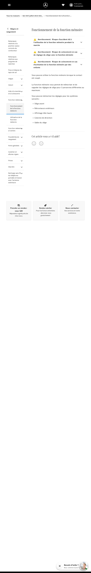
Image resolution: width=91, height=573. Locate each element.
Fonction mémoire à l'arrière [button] (15, 129)
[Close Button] (77, 566)
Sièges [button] (10, 79)
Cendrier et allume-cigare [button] (13, 153)
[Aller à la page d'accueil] (45, 5)
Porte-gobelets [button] (13, 146)
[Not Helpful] (41, 143)
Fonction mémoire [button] (15, 100)
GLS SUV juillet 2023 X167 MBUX (33, 16)
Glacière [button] (11, 167)
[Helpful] (34, 143)
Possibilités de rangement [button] (13, 138)
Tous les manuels (13, 16)
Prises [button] (10, 160)
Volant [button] (10, 85)
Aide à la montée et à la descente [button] (14, 92)
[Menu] (9, 5)
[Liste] (63, 5)
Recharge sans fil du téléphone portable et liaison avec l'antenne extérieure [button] (15, 178)
